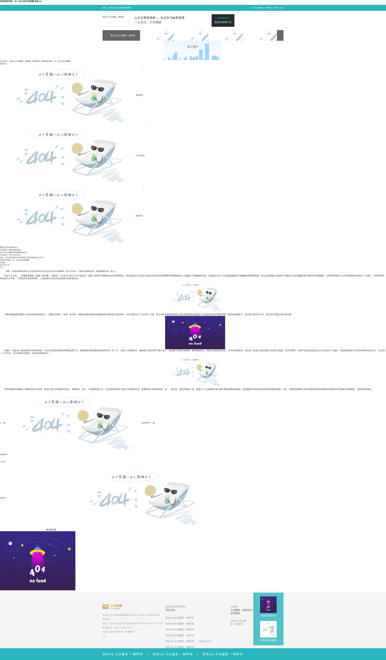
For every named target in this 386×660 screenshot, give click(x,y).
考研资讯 (36, 61)
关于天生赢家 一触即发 (262, 8)
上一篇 (2, 423)
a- (2, 267)
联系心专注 (278, 8)
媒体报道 (139, 216)
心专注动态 (140, 155)
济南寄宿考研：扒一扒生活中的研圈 (55, 61)
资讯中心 (3, 64)
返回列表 (145, 423)
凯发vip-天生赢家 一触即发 (113, 17)
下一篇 (152, 423)
